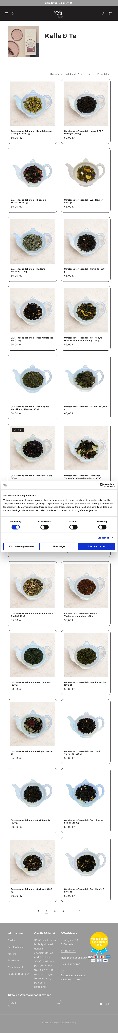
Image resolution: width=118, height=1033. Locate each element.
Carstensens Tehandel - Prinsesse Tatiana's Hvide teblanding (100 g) (82, 477)
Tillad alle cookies (96, 546)
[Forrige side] (30, 911)
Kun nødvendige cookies (21, 546)
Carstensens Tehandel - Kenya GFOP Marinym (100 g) (83, 132)
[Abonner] (58, 1003)
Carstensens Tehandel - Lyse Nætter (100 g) (83, 201)
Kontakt (12, 954)
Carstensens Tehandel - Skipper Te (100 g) (32, 752)
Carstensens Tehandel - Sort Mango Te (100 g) (84, 890)
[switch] (44, 527)
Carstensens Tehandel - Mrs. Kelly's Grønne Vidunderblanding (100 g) (83, 339)
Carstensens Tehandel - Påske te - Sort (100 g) (31, 477)
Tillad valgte (59, 546)
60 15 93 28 (68, 951)
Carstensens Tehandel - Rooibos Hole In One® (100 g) (32, 614)
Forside (12, 940)
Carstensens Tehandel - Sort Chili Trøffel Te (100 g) (82, 752)
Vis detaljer (103, 537)
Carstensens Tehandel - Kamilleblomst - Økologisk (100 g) (32, 132)
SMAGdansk (55, 1023)
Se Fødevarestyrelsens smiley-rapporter (73, 975)
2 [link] (47, 911)
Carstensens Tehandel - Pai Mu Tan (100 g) (85, 408)
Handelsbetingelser (18, 974)
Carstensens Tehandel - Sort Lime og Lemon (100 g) (83, 821)
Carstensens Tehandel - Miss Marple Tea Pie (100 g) (32, 339)
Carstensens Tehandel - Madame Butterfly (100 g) (28, 270)
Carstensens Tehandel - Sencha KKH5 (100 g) (31, 683)
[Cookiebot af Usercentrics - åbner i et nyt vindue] (102, 485)
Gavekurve (13, 960)
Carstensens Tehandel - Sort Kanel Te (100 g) (31, 821)
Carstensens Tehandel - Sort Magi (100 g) (31, 890)
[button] (6, 13)
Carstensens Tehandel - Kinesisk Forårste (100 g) (28, 201)
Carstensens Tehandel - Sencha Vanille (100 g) (85, 683)
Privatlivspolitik (16, 967)
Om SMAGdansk (16, 947)
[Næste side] (87, 911)
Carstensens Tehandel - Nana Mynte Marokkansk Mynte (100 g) (30, 408)
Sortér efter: (56, 74)
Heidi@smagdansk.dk (74, 957)
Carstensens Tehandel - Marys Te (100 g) (84, 270)
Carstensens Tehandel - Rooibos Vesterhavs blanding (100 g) (81, 614)
